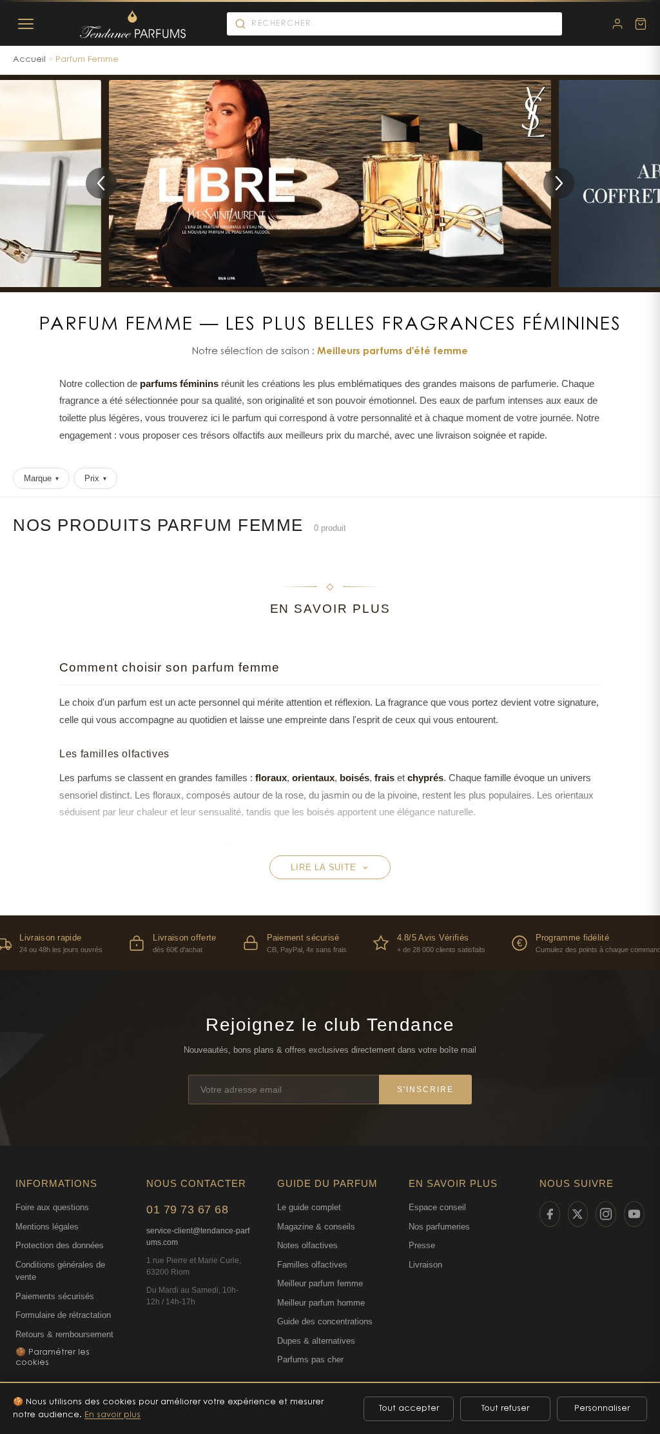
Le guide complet (309, 1207)
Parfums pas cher (310, 1359)
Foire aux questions (52, 1207)
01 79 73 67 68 (187, 1209)
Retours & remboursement (64, 1334)
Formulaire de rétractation (63, 1315)
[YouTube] (634, 1214)
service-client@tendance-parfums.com (197, 1236)
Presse (422, 1245)
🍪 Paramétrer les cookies (52, 1357)
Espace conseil (437, 1207)
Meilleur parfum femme (320, 1283)
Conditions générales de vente (60, 1271)
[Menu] (26, 24)
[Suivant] (558, 183)
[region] (330, 942)
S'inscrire (425, 1089)
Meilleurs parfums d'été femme (392, 352)
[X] (578, 1214)
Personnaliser (602, 1408)
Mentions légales (47, 1226)
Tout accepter (409, 1408)
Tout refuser (505, 1408)
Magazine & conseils (316, 1226)
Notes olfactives (307, 1245)
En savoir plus (112, 1415)
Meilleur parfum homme (321, 1303)
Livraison (425, 1265)
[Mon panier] (640, 23)
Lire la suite (323, 867)
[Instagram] (606, 1214)
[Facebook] (549, 1214)
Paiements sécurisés (54, 1296)
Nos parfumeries (439, 1226)
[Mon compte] (617, 23)
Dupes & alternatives (316, 1341)
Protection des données (59, 1245)
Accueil (29, 59)
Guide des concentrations (325, 1321)
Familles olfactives (312, 1265)
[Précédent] (101, 183)
